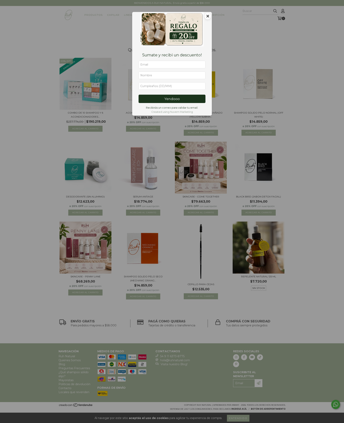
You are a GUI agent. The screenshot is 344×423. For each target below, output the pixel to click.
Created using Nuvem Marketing (172, 111)
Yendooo (172, 99)
